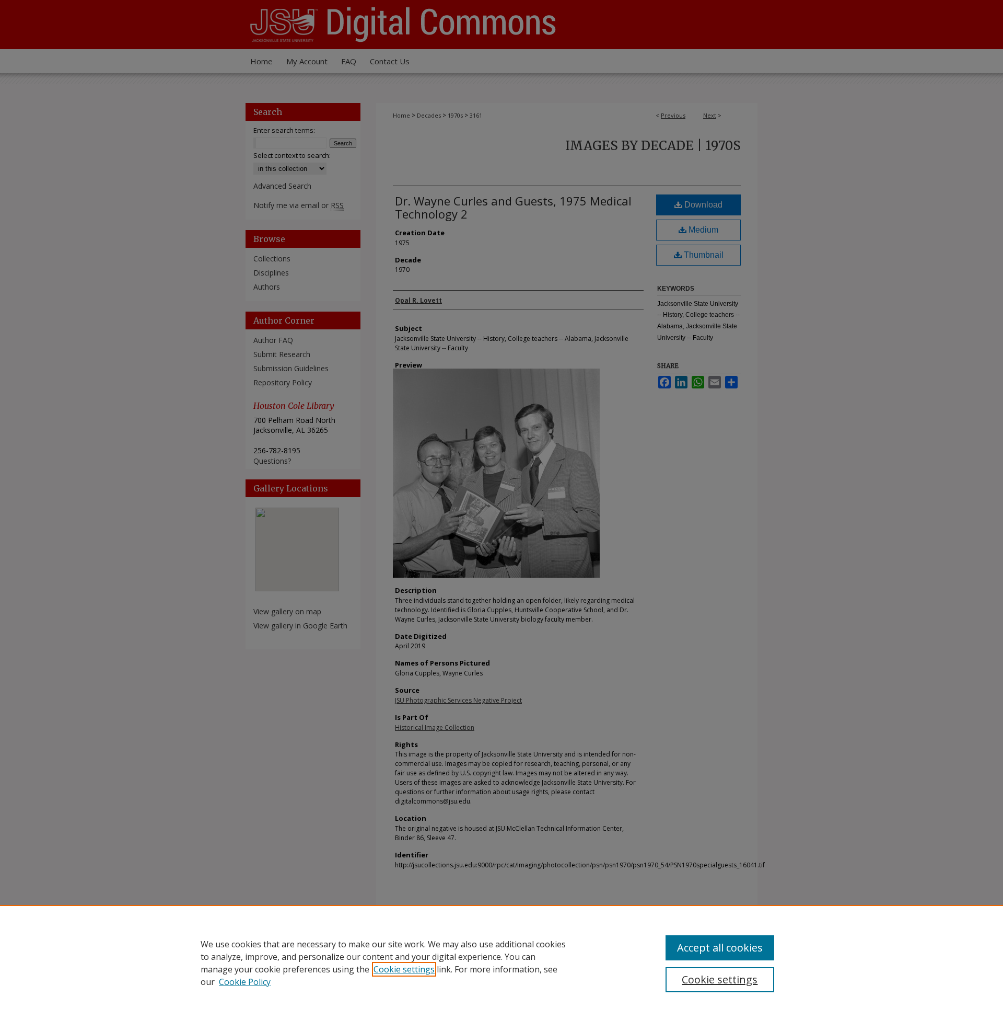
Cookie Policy (245, 982)
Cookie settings (404, 969)
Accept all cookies (720, 948)
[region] (501, 962)
